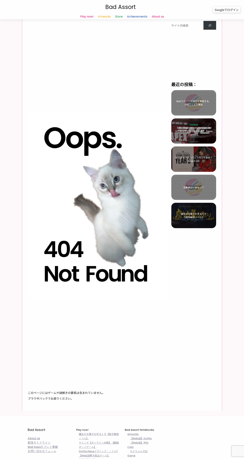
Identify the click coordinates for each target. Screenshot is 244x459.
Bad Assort (120, 7)
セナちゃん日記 (139, 451)
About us (158, 16)
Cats (130, 447)
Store (119, 16)
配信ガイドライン (39, 443)
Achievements (137, 16)
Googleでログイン (227, 10)
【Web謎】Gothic (141, 438)
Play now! (87, 16)
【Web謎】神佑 (139, 443)
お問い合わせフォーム (42, 451)
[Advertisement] (193, 52)
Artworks (104, 16)
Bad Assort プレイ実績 (43, 447)
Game (131, 455)
